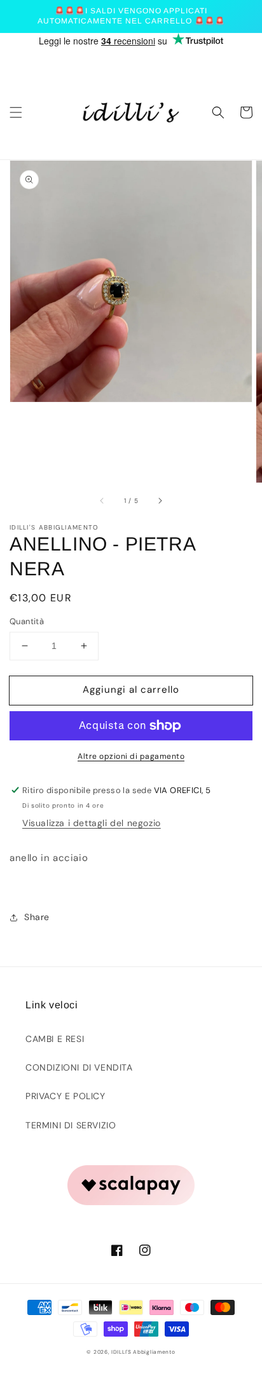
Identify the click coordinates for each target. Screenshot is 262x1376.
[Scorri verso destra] (160, 500)
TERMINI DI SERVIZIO (70, 1125)
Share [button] (37, 917)
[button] (16, 112)
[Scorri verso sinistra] (102, 500)
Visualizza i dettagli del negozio (91, 823)
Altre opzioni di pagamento (131, 756)
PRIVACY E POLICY (65, 1096)
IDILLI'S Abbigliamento (143, 1352)
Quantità (27, 621)
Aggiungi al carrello (131, 689)
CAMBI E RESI (54, 1039)
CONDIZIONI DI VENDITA (79, 1067)
